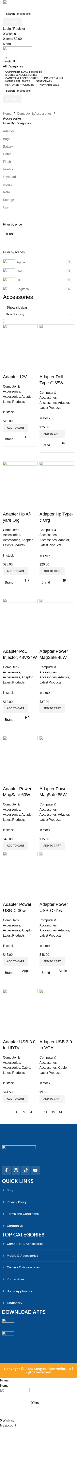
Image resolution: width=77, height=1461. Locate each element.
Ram (6, 192)
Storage (8, 200)
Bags (6, 139)
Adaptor (8, 131)
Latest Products (14, 401)
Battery (8, 146)
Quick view (18, 369)
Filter (10, 234)
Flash (7, 161)
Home (7, 113)
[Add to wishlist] (29, 369)
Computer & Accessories (34, 113)
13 (53, 1112)
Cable (7, 154)
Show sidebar (17, 307)
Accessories (11, 396)
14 (60, 1112)
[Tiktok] (25, 1170)
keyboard (9, 177)
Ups (6, 207)
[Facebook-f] (6, 1170)
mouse (7, 184)
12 (45, 1112)
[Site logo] (17, 4)
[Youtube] (35, 1170)
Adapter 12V (15, 376)
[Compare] (8, 369)
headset (8, 169)
